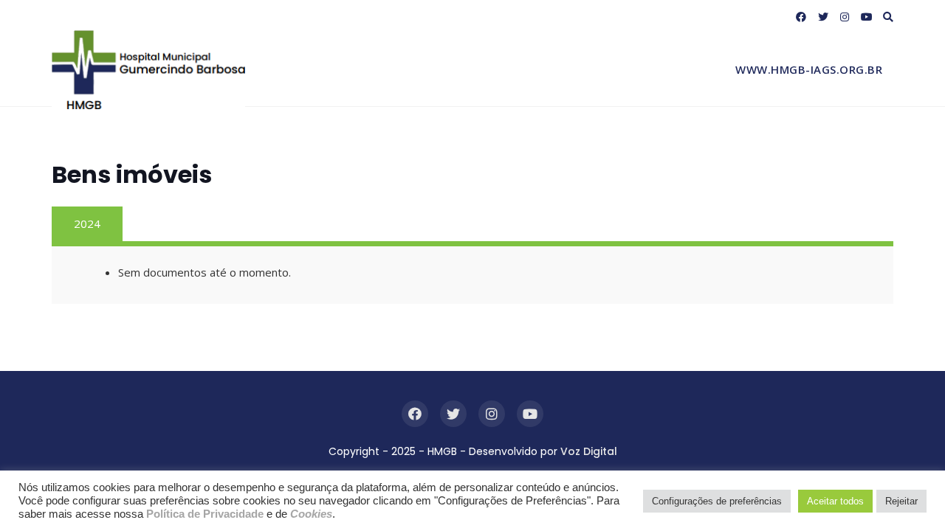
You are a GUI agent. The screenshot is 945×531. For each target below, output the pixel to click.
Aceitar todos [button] (835, 501)
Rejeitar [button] (901, 501)
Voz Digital (588, 451)
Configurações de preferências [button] (717, 501)
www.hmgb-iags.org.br (808, 69)
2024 (87, 223)
